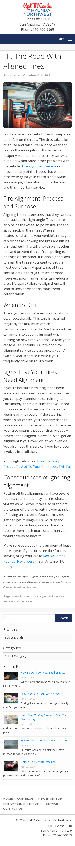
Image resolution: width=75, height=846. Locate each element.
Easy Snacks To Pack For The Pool (40, 694)
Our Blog (25, 798)
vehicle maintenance (17, 601)
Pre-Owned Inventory (22, 803)
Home (8, 798)
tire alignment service (49, 596)
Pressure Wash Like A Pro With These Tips (45, 740)
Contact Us (12, 808)
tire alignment (22, 596)
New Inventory (51, 798)
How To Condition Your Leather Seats (43, 672)
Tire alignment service (38, 166)
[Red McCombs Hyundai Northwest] (37, 9)
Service (52, 803)
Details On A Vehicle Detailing (38, 762)
